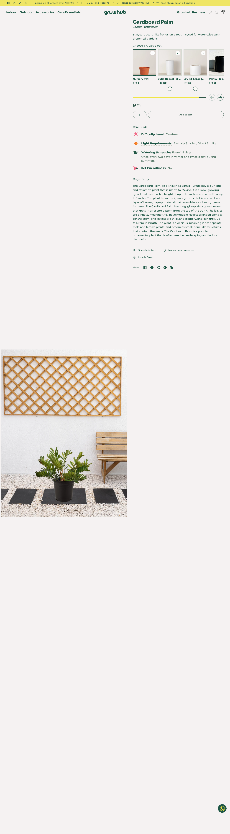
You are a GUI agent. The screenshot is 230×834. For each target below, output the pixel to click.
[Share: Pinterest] (159, 267)
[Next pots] (220, 97)
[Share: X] (152, 267)
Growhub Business (191, 12)
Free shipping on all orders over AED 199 (169, 3)
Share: (136, 267)
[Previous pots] (211, 97)
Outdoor (26, 12)
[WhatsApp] (165, 267)
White (170, 89)
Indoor (11, 12)
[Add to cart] (186, 114)
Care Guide (140, 127)
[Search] (216, 12)
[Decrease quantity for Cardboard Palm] (135, 114)
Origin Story (141, 179)
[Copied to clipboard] (171, 267)
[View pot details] (152, 53)
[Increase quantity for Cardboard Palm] (144, 114)
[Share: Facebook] (145, 267)
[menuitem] (12, 12)
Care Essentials (69, 12)
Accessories (45, 12)
